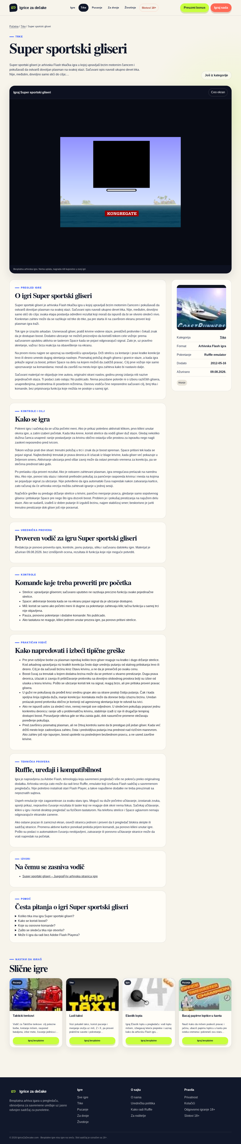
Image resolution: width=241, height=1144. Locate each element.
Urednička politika (143, 1103)
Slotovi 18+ (149, 7)
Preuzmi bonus (194, 7)
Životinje (130, 7)
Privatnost (191, 1097)
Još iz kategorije (216, 75)
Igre (72, 7)
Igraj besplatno (36, 1040)
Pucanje (97, 7)
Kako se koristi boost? (32, 920)
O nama (136, 1097)
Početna (13, 26)
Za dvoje (113, 7)
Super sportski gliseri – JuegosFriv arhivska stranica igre (60, 876)
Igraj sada (221, 7)
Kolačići (189, 1103)
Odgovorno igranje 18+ (199, 1109)
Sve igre (82, 1097)
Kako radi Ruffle (141, 1109)
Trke (83, 7)
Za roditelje (138, 1115)
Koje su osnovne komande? (36, 925)
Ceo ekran (218, 92)
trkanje (181, 382)
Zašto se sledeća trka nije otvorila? (41, 930)
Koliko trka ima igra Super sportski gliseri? (46, 916)
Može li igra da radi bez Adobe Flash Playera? (49, 935)
